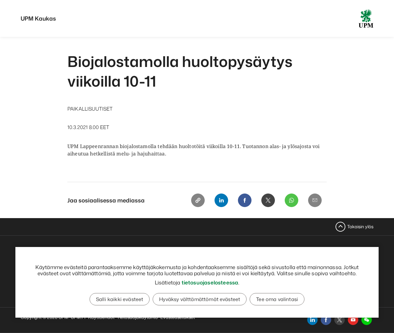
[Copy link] (198, 200)
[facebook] (326, 320)
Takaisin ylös (360, 226)
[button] (366, 320)
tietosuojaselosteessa (210, 282)
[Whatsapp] (291, 200)
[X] (268, 200)
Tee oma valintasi (277, 299)
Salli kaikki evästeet (119, 299)
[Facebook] (244, 200)
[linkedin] (312, 320)
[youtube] (353, 320)
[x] (339, 320)
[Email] (315, 200)
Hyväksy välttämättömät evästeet (199, 299)
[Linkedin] (221, 200)
